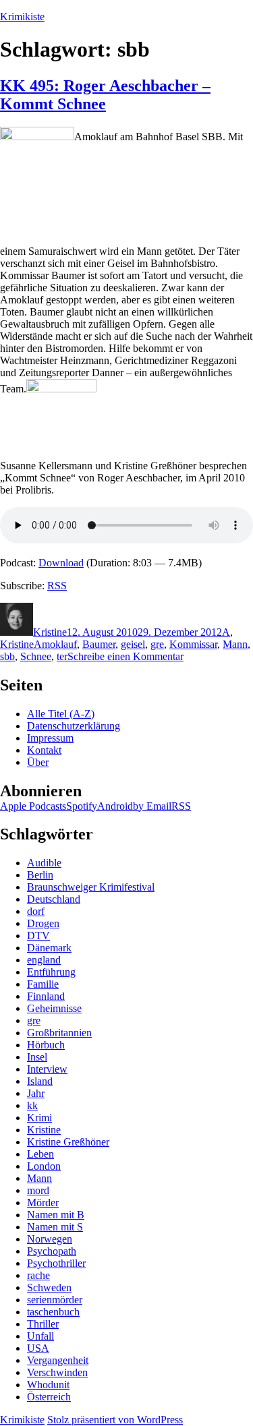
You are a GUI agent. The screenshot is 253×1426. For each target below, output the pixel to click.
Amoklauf (55, 644)
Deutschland (53, 899)
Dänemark (49, 947)
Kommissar (193, 644)
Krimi (39, 1117)
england (44, 959)
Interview (47, 1069)
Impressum (50, 738)
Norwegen (49, 1239)
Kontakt (44, 750)
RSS (57, 585)
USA (38, 1348)
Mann (235, 644)
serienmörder (54, 1299)
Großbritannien (59, 1032)
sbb (7, 656)
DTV (38, 935)
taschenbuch (53, 1311)
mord (38, 1190)
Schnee (35, 656)
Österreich (49, 1396)
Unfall (40, 1336)
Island (40, 1081)
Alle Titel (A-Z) (60, 713)
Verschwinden (57, 1372)
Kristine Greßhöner (68, 1142)
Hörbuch (46, 1044)
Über (38, 762)
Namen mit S (55, 1226)
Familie (43, 984)
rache (38, 1275)
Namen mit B (55, 1214)
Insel (37, 1057)
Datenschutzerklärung (73, 726)
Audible (44, 862)
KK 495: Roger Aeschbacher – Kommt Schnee (105, 95)
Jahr (36, 1093)
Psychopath (51, 1251)
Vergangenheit (57, 1360)
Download (61, 562)
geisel (133, 644)
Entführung (51, 972)
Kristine (50, 632)
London (44, 1166)
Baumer (98, 644)
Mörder (43, 1202)
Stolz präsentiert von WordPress (115, 1419)
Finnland (46, 996)
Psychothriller (56, 1263)
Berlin (40, 875)
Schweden (49, 1287)
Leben (40, 1154)
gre (157, 644)
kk (32, 1105)
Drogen (43, 923)
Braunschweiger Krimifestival (90, 887)
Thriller (43, 1324)
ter (62, 656)
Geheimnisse (54, 1008)
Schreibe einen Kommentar (125, 656)
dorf (36, 911)
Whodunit (48, 1384)
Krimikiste (22, 16)
